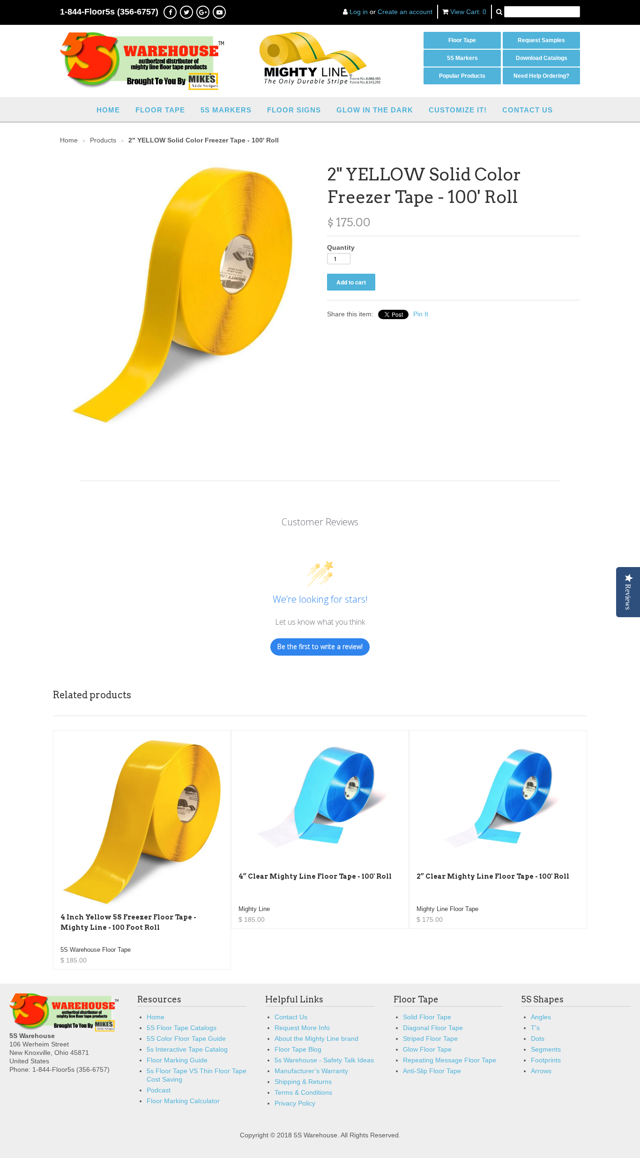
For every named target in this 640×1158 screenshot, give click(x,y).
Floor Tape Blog (298, 1049)
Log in (359, 11)
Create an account (405, 11)
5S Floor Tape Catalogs (181, 1027)
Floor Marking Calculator (183, 1101)
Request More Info (302, 1027)
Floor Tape (462, 40)
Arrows (541, 1071)
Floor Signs (294, 110)
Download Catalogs (541, 58)
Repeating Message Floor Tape (449, 1060)
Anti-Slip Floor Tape (432, 1071)
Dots (537, 1038)
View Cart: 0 (468, 11)
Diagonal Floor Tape (433, 1027)
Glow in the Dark (374, 110)
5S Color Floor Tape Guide (186, 1038)
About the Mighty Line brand (316, 1038)
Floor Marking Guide (177, 1060)
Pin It (420, 314)
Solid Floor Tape (427, 1017)
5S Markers (462, 58)
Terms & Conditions (303, 1092)
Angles (541, 1017)
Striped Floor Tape (430, 1038)
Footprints (546, 1060)
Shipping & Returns (303, 1081)
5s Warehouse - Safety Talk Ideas (324, 1060)
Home (108, 110)
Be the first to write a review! (320, 646)
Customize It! (458, 110)
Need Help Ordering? (541, 76)
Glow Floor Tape (427, 1049)
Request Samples (541, 40)
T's (535, 1027)
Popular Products (462, 76)
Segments (546, 1049)
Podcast (159, 1090)
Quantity (341, 247)
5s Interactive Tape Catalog (187, 1049)
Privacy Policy (295, 1103)
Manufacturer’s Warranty (311, 1071)
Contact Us (527, 110)
